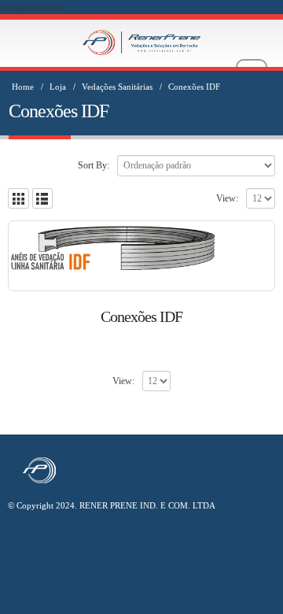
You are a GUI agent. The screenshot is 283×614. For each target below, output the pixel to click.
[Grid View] (18, 198)
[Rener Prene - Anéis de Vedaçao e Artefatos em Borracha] (141, 42)
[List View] (42, 198)
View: (227, 198)
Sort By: (93, 165)
